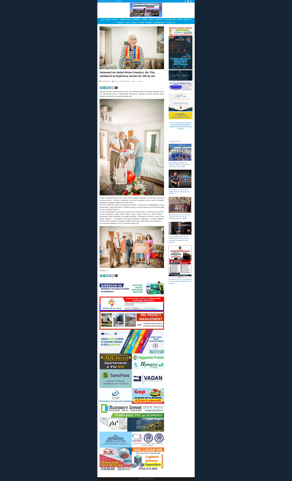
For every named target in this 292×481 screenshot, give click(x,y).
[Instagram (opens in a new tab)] (191, 1)
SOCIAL (133, 81)
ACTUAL (117, 81)
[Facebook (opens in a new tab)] (188, 1)
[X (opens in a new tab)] (185, 1)
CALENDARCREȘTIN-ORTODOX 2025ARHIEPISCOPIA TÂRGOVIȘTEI (180, 115)
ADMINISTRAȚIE (125, 81)
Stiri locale (140, 81)
